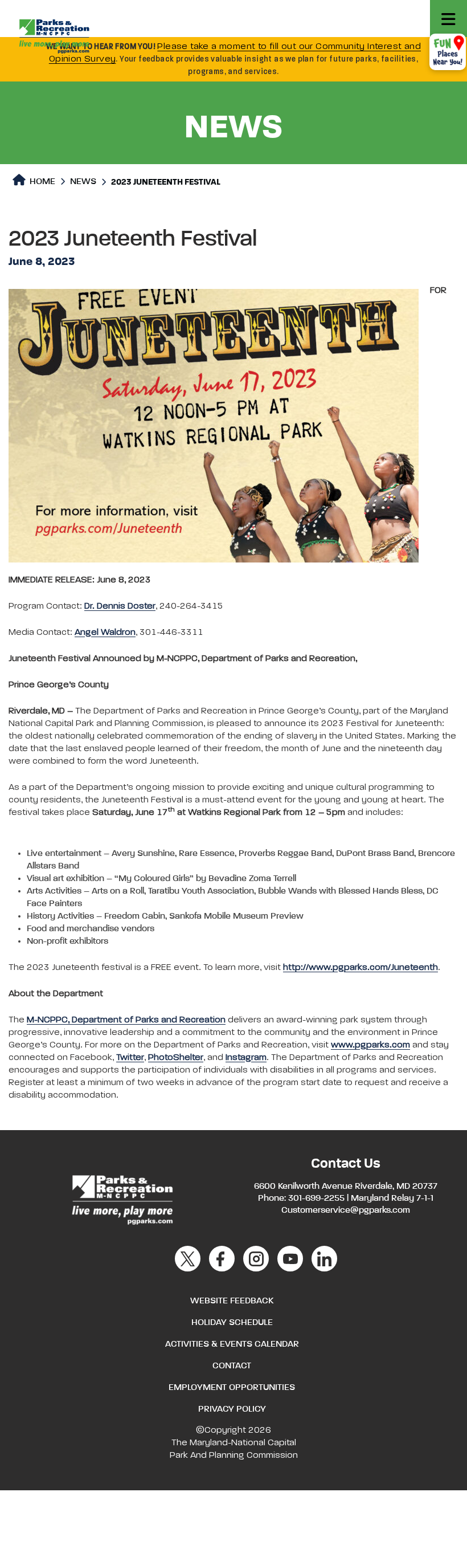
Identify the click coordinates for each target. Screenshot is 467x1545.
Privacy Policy (232, 1409)
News (83, 181)
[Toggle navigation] (448, 18)
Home (41, 181)
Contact (231, 1366)
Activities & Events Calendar (232, 1344)
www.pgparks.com (370, 1045)
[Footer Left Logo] (122, 1197)
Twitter (130, 1057)
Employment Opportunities (232, 1387)
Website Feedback (231, 1301)
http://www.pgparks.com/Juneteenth (360, 967)
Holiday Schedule (232, 1322)
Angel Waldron (105, 632)
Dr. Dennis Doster (119, 606)
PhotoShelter (175, 1057)
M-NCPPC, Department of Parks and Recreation (126, 1020)
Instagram (246, 1057)
